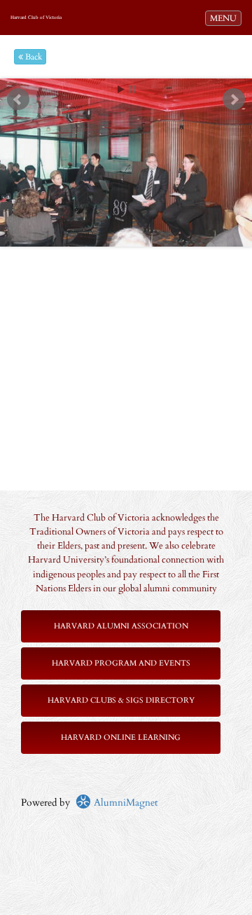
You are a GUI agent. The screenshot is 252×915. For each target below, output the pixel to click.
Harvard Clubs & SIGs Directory (121, 700)
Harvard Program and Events (121, 663)
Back (32, 56)
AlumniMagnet (124, 802)
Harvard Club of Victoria (36, 17)
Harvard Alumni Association (121, 626)
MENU (225, 18)
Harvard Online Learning (121, 737)
